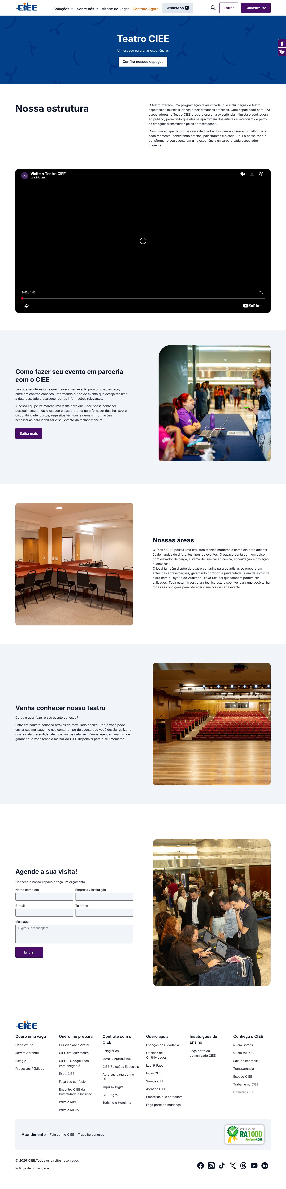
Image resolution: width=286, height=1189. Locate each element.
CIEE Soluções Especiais (121, 1067)
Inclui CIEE (154, 1073)
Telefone (81, 906)
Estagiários (111, 1051)
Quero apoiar (158, 1036)
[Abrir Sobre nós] (97, 9)
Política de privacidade (32, 1168)
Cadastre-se (24, 1045)
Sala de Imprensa (246, 1061)
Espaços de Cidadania (162, 1045)
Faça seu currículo (72, 1082)
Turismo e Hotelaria (117, 1103)
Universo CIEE (243, 1092)
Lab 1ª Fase (154, 1065)
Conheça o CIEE (248, 1036)
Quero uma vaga (30, 1036)
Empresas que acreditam (164, 1097)
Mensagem (23, 922)
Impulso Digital (113, 1087)
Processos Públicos (29, 1068)
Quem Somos (243, 1045)
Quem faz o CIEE (245, 1053)
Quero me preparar (76, 1036)
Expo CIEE (67, 1074)
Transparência (243, 1068)
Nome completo (27, 890)
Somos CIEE (155, 1081)
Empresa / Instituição (90, 890)
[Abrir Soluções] (72, 9)
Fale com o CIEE (62, 1134)
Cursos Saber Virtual (74, 1045)
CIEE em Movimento (74, 1053)
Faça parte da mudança (163, 1105)
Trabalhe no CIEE (246, 1084)
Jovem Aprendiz (27, 1053)
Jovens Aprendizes (117, 1059)
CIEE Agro (110, 1095)
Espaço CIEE (242, 1076)
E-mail (20, 906)
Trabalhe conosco (91, 1134)
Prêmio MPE (68, 1102)
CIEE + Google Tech (74, 1061)
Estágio (20, 1061)
